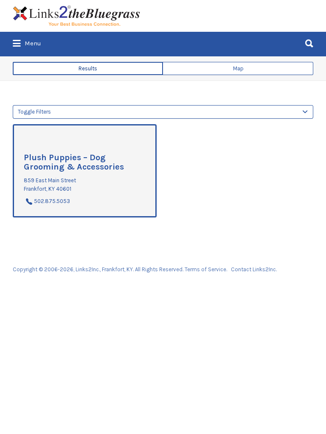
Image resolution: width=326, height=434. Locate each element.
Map (238, 68)
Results (88, 68)
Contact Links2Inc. (254, 269)
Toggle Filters (34, 111)
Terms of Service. (206, 269)
